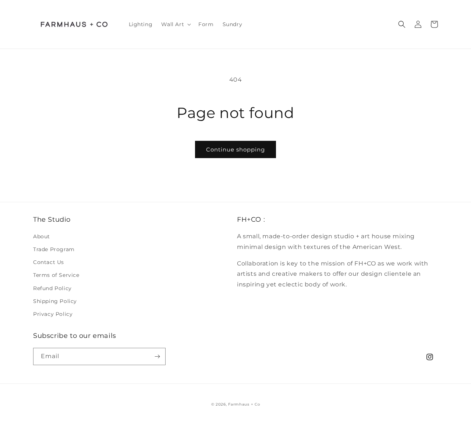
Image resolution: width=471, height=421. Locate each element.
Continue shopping (235, 149)
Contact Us (48, 262)
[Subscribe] (157, 356)
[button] (175, 24)
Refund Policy (52, 288)
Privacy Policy (52, 314)
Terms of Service (56, 275)
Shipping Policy (55, 301)
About (41, 236)
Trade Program (54, 249)
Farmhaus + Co (244, 404)
